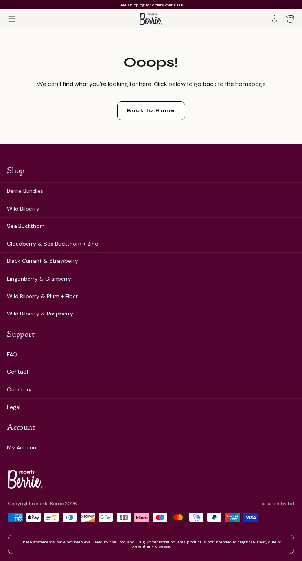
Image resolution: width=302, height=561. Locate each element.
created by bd (277, 503)
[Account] (274, 19)
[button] (12, 19)
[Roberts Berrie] (25, 479)
